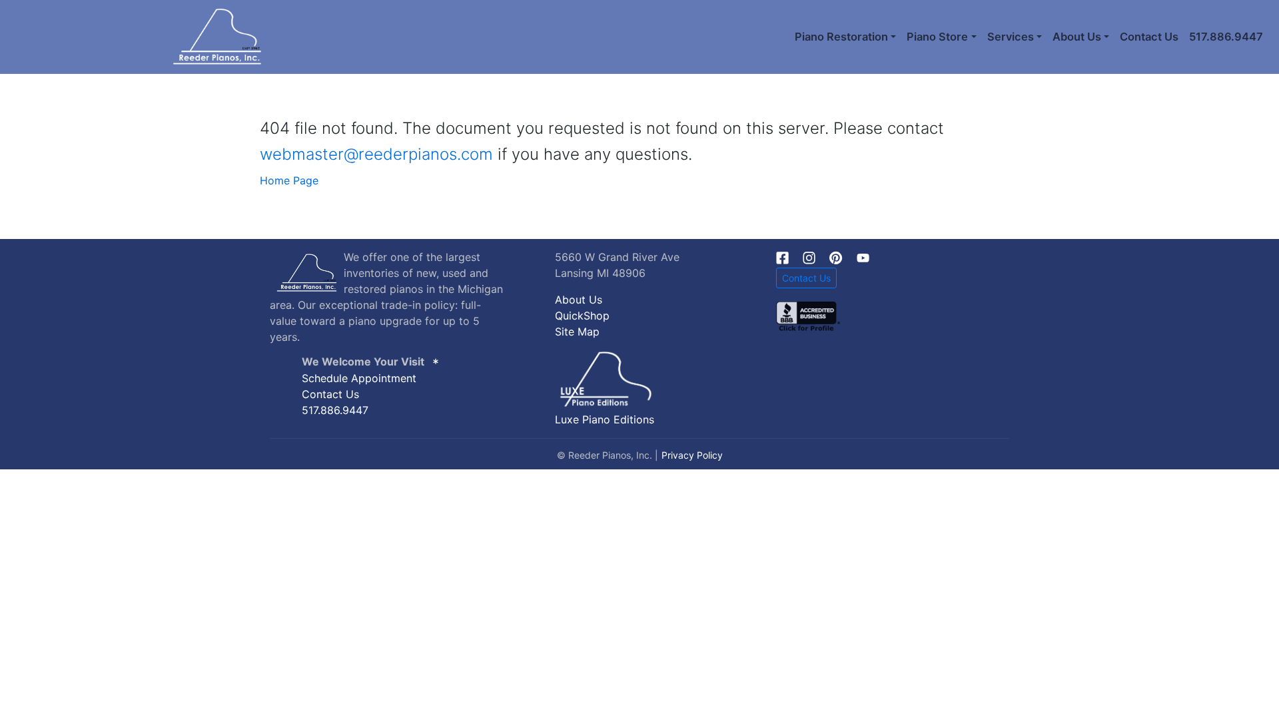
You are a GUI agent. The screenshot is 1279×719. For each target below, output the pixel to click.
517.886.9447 (1226, 36)
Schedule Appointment (359, 378)
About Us (578, 299)
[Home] (137, 37)
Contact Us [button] (806, 278)
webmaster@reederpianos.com (376, 154)
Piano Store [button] (937, 36)
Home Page (289, 180)
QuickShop (582, 315)
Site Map (577, 331)
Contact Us (1149, 36)
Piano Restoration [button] (841, 36)
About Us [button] (1077, 36)
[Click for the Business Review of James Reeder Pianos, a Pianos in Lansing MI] (808, 315)
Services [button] (1010, 36)
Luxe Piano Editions (604, 419)
